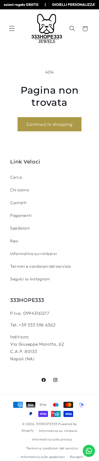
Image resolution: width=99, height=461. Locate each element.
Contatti (18, 202)
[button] (11, 28)
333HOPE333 (46, 424)
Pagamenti (20, 215)
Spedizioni (20, 227)
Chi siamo (19, 189)
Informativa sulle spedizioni (43, 457)
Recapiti (76, 457)
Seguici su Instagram (30, 278)
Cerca (16, 177)
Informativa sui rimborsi (33, 253)
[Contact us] (89, 451)
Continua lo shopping (49, 124)
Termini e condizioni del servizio (40, 266)
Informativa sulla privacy (52, 439)
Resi (14, 240)
